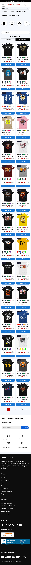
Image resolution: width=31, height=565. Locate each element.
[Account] (24, 5)
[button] (13, 45)
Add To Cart (8, 64)
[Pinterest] (13, 525)
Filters (7, 32)
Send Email (25, 427)
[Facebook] (2, 525)
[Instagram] (6, 525)
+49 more (28, 57)
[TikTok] (17, 525)
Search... (4, 6)
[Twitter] (9, 525)
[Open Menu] (3, 5)
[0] (28, 5)
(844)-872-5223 (22, 438)
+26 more (13, 57)
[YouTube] (20, 525)
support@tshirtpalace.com (8, 438)
